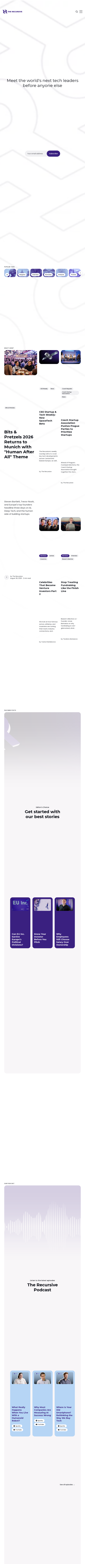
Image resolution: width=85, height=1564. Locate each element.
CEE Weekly (44, 389)
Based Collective (67, 559)
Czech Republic (67, 389)
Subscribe (53, 153)
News (52, 389)
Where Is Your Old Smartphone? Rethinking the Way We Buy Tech (64, 1414)
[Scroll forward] (80, 273)
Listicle (52, 556)
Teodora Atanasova (70, 639)
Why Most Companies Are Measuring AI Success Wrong (42, 1411)
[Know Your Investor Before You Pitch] (42, 922)
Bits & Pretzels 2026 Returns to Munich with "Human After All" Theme (19, 444)
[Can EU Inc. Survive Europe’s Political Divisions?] (20, 922)
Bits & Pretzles (10, 408)
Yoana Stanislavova (48, 642)
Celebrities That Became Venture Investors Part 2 (47, 588)
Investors (43, 559)
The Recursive (17, 576)
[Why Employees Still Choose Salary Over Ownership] (65, 922)
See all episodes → (67, 1484)
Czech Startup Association (67, 392)
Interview (74, 556)
